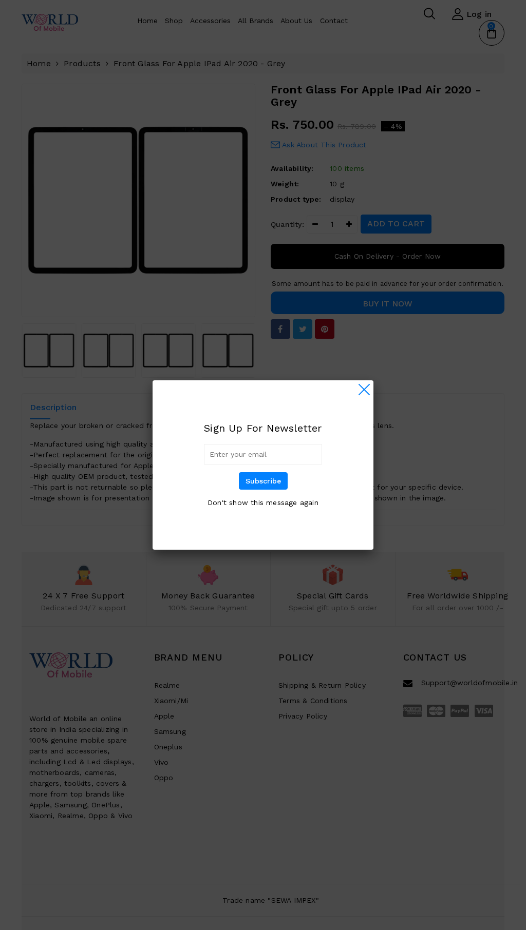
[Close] (364, 389)
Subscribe (263, 481)
